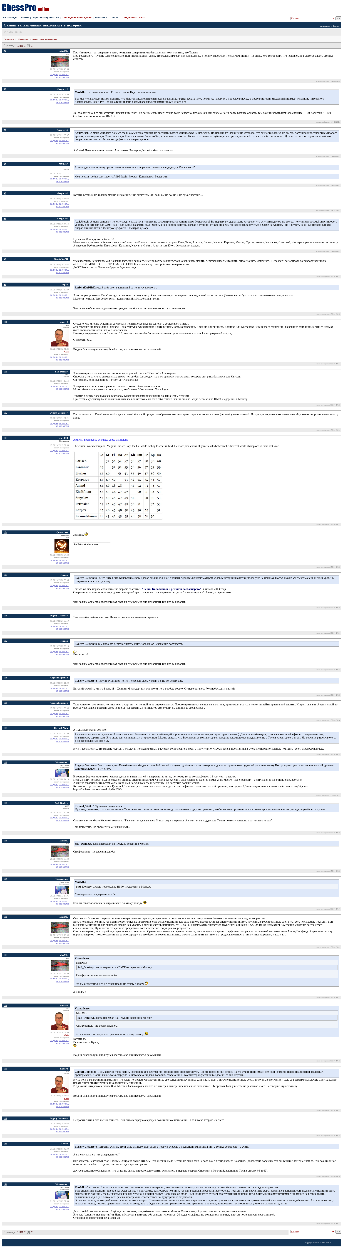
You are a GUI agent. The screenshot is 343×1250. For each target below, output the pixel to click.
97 (5, 218)
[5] (32, 45)
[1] (18, 45)
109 (5, 702)
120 (5, 1143)
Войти (25, 17)
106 (5, 615)
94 (5, 130)
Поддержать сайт (134, 17)
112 (5, 803)
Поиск (114, 17)
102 (5, 412)
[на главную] (25, 10)
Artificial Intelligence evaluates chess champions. (100, 439)
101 (5, 371)
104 (5, 532)
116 (5, 955)
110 (5, 728)
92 (5, 51)
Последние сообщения (77, 17)
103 (5, 438)
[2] (21, 45)
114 (5, 879)
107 (5, 640)
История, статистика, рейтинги (37, 39)
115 (5, 916)
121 (5, 1184)
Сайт (66, 352)
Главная (9, 39)
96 (5, 193)
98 (5, 259)
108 (5, 677)
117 (5, 1005)
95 (5, 164)
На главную (10, 17)
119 (5, 1118)
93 (5, 89)
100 (5, 322)
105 (5, 575)
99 (5, 284)
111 (5, 762)
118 (5, 1068)
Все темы (101, 17)
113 (5, 840)
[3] (25, 45)
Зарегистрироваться (45, 17)
